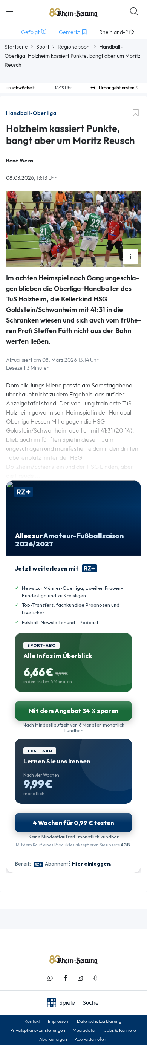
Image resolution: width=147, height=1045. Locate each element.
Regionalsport (74, 46)
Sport (42, 46)
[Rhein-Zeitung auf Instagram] (80, 978)
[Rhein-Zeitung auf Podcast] (95, 978)
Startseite (16, 46)
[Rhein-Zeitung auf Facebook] (65, 978)
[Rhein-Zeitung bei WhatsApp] (50, 978)
